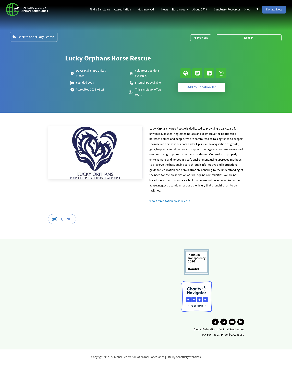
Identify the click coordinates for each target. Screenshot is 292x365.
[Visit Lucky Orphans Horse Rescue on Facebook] (209, 73)
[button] (133, 9)
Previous (202, 38)
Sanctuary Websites (188, 357)
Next (247, 38)
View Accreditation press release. (170, 201)
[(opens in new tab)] (196, 262)
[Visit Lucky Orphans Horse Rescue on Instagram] (221, 73)
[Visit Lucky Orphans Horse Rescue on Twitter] (197, 73)
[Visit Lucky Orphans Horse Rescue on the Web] (185, 73)
